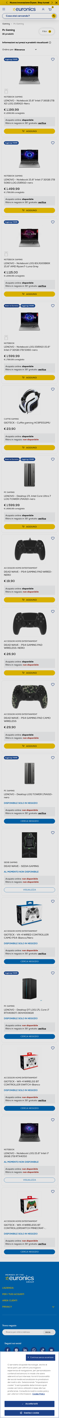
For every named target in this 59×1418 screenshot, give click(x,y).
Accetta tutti (31, 1404)
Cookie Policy (38, 1394)
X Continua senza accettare (40, 1357)
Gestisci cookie (31, 1413)
